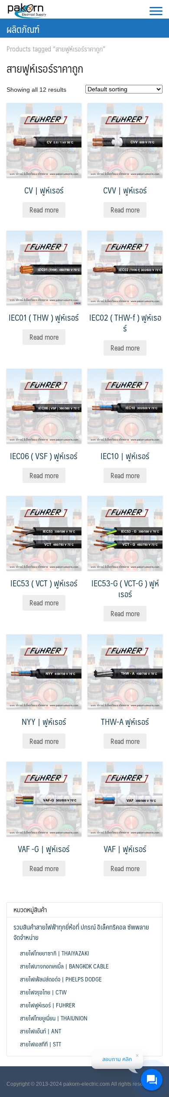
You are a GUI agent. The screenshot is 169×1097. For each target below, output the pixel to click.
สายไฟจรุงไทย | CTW (43, 992)
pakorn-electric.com (86, 1084)
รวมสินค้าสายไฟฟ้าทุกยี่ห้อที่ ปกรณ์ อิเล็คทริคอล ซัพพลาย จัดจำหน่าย (81, 932)
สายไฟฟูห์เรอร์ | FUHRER (47, 1005)
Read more (43, 210)
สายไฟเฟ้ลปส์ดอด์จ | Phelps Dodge (61, 979)
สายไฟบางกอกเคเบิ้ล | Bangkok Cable (64, 966)
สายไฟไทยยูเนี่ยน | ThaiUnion (54, 1018)
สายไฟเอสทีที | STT (40, 1044)
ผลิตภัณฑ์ (22, 29)
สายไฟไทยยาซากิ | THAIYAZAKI (54, 953)
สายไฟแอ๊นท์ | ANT (40, 1031)
